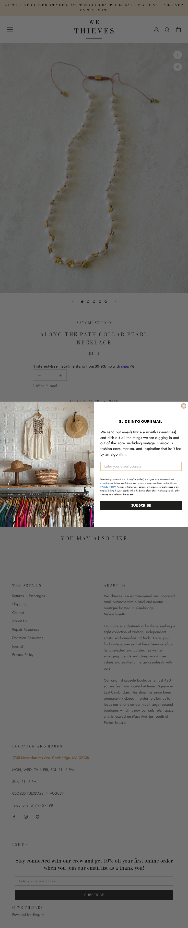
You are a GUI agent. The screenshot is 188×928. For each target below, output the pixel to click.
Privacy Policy (108, 486)
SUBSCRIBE (141, 505)
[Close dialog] (183, 405)
